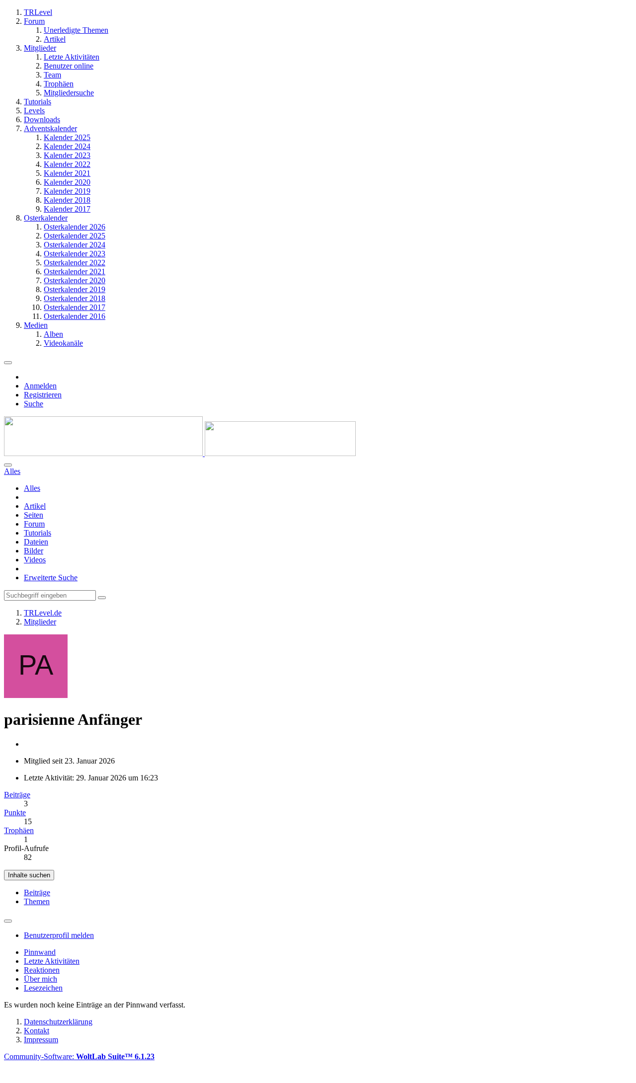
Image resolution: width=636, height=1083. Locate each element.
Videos (35, 559)
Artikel (35, 506)
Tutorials (37, 533)
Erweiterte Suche (51, 577)
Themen (37, 901)
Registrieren (43, 394)
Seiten (33, 515)
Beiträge (17, 794)
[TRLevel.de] (180, 453)
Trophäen (19, 830)
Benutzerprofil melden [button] (59, 935)
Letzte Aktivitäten (52, 961)
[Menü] (8, 362)
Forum (34, 524)
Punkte (15, 812)
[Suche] (8, 465)
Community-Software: (79, 1056)
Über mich (40, 979)
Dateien (36, 542)
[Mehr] (8, 921)
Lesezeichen (43, 988)
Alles (32, 488)
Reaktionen (42, 970)
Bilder (33, 550)
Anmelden (40, 386)
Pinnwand (40, 952)
